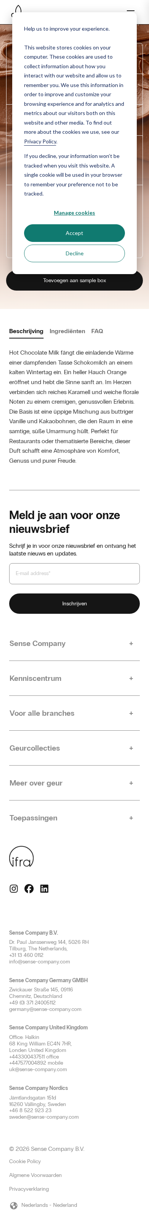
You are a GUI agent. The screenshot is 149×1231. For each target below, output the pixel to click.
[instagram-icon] (13, 888)
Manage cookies (74, 212)
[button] (74, 1206)
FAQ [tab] (97, 331)
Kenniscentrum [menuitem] (36, 678)
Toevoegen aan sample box (74, 280)
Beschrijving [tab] (26, 331)
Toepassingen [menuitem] (33, 817)
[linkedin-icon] (44, 888)
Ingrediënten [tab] (67, 331)
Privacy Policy (40, 141)
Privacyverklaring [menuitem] (29, 1189)
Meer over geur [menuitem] (36, 782)
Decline (75, 253)
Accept (74, 233)
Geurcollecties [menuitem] (35, 748)
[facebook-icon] (29, 888)
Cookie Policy (25, 1162)
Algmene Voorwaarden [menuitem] (35, 1175)
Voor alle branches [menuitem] (42, 713)
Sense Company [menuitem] (38, 643)
